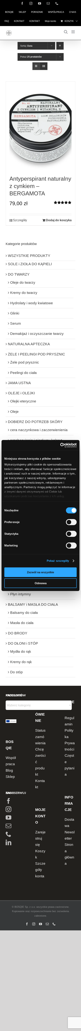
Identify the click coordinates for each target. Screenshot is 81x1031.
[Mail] (8, 826)
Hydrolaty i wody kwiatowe (31, 303)
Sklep (10, 777)
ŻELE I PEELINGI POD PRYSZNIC (36, 354)
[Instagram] (8, 809)
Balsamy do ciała (24, 613)
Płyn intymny (20, 594)
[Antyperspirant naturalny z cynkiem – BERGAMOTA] (40, 128)
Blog (9, 770)
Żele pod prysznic (24, 362)
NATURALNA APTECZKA (29, 344)
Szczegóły (20, 220)
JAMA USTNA (19, 383)
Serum (15, 323)
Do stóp (16, 672)
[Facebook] (8, 801)
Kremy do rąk (21, 662)
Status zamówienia (40, 736)
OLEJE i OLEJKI (21, 393)
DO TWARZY (19, 274)
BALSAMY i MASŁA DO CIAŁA (33, 604)
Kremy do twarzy (23, 293)
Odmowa (41, 583)
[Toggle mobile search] (66, 32)
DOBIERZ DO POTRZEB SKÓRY (35, 422)
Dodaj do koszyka (59, 220)
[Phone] (8, 834)
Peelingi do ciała (23, 373)
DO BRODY (17, 633)
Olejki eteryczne (23, 401)
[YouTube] (8, 817)
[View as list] (43, 66)
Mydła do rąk (20, 651)
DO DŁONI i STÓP (23, 643)
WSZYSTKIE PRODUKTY (29, 256)
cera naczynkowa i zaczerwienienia (39, 430)
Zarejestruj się (40, 838)
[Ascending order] (60, 46)
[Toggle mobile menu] (73, 32)
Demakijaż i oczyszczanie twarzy (37, 334)
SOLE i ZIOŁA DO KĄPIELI (30, 264)
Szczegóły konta (40, 869)
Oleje (14, 412)
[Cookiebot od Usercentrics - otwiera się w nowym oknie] (60, 445)
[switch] (71, 522)
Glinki (14, 313)
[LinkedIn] (8, 842)
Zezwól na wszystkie (40, 572)
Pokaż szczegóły (58, 560)
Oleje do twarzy (22, 282)
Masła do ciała (22, 623)
